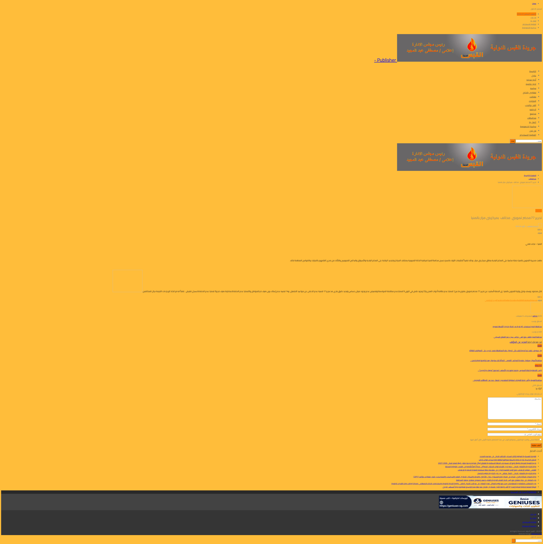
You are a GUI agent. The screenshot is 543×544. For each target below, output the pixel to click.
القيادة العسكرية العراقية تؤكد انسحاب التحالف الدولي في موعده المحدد (508, 456)
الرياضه (533, 109)
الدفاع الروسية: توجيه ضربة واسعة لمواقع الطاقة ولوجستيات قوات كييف (507, 459)
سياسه (533, 88)
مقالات (533, 97)
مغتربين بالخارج (529, 92)
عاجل (533, 75)
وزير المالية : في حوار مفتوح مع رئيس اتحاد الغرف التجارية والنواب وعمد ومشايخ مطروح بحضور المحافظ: (496, 480)
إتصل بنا (533, 20)
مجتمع (533, 114)
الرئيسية (532, 71)
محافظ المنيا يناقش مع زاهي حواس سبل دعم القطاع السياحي (518, 337)
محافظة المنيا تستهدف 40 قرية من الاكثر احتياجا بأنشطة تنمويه (517, 326)
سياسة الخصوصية (529, 27)
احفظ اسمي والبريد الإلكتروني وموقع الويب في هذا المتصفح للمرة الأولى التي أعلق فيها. (504, 439)
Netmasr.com (537, 533)
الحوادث (532, 101)
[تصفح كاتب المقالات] (536, 312)
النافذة (539, 345)
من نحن (533, 17)
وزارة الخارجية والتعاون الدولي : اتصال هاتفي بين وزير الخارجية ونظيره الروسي (506, 473)
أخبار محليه (531, 80)
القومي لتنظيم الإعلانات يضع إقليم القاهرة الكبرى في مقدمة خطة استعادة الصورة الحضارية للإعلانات (497, 470)
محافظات (531, 118)
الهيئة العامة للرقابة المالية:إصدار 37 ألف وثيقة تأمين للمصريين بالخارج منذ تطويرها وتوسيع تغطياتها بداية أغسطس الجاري (489, 487)
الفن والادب (530, 105)
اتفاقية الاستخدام (529, 24)
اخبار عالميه (531, 84)
